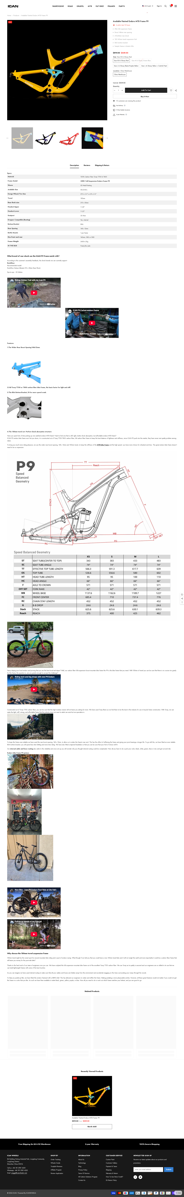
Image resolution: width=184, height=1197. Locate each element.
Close (147, 12)
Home (9, 15)
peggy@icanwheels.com (19, 1173)
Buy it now (145, 96)
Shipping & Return (102, 165)
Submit (168, 1169)
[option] (57, 70)
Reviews (87, 165)
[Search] (165, 6)
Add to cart (146, 90)
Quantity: (116, 86)
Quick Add (91, 1127)
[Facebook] (135, 1177)
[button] (7, 138)
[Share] (175, 90)
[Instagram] (140, 1177)
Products (16, 15)
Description (74, 165)
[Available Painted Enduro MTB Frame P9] (92, 1096)
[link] (28, 1052)
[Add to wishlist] (171, 90)
